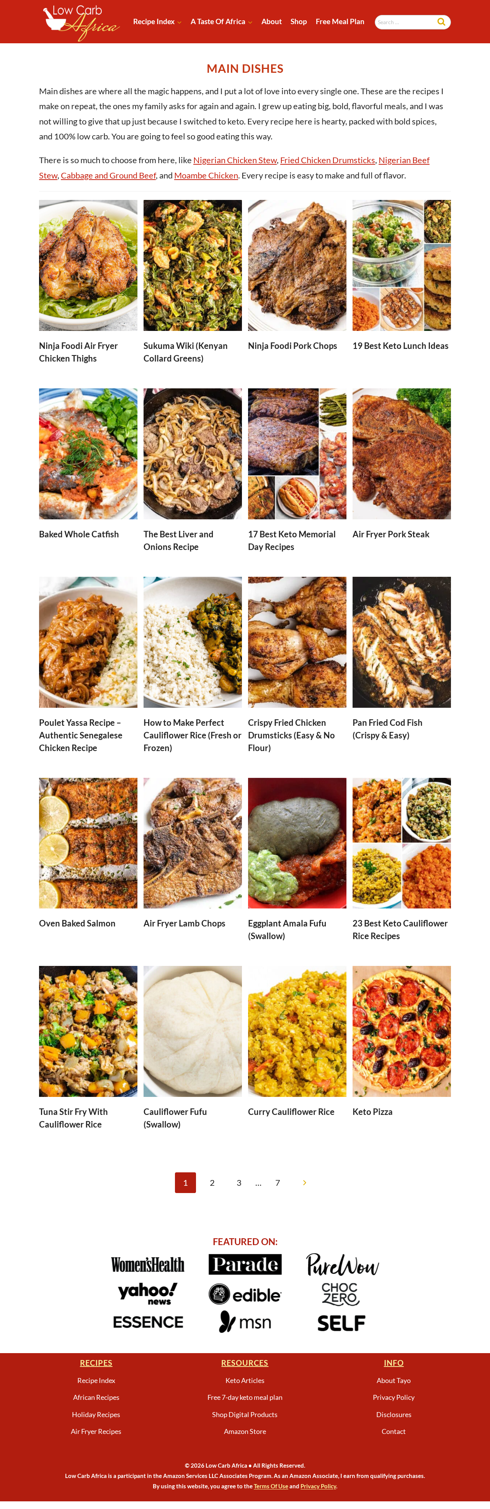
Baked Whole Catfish (79, 534)
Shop (299, 21)
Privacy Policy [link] (318, 1486)
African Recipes (96, 1397)
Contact (394, 1431)
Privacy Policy (394, 1397)
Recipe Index (96, 1380)
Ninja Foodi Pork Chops (292, 345)
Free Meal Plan (340, 21)
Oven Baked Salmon (77, 923)
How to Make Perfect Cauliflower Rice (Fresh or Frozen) (193, 735)
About (271, 21)
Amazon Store (245, 1431)
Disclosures (394, 1414)
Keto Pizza (373, 1111)
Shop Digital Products (245, 1414)
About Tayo (394, 1380)
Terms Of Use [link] (271, 1486)
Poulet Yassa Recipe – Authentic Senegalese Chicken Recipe (80, 735)
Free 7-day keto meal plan (245, 1397)
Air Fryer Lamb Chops (184, 923)
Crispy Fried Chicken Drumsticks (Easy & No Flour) (291, 735)
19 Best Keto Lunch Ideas (401, 345)
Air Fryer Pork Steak (391, 534)
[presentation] (88, 265)
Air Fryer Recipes (96, 1431)
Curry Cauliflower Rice (291, 1111)
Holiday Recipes (96, 1414)
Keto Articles (245, 1380)
